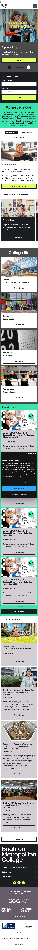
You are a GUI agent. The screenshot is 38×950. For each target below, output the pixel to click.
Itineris (22, 944)
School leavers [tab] (11, 132)
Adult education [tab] (19, 137)
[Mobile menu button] (35, 6)
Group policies (8, 940)
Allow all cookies (19, 488)
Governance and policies (22, 938)
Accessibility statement (27, 940)
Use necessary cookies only (19, 494)
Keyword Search (6, 80)
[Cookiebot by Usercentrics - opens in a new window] (28, 454)
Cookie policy (16, 940)
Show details (28, 483)
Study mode (5, 88)
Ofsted (31, 938)
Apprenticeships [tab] (26, 132)
